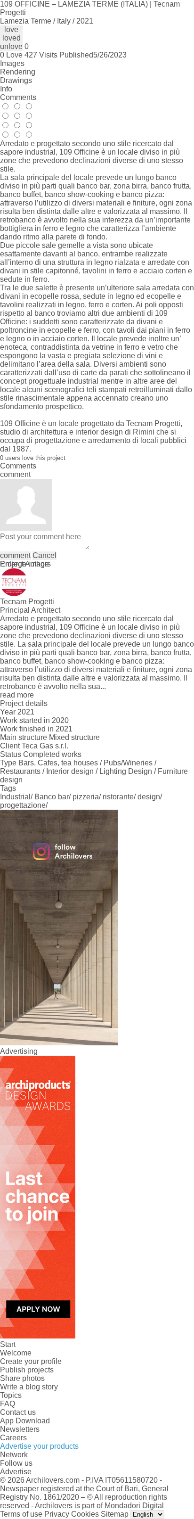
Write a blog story (29, 1387)
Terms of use (21, 1514)
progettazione (23, 805)
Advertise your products (39, 1446)
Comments (18, 97)
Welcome (16, 1353)
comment (15, 555)
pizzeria (86, 797)
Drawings (16, 80)
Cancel (44, 555)
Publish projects (27, 1370)
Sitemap (115, 1514)
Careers (13, 1438)
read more (17, 695)
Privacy (56, 1514)
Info (6, 89)
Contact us (18, 1412)
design (148, 797)
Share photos (22, 1378)
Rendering (17, 72)
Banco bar (51, 797)
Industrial (15, 797)
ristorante (118, 797)
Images (12, 63)
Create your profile (31, 1361)
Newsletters (20, 1429)
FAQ (7, 1404)
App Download (25, 1421)
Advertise (16, 1472)
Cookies (85, 1514)
